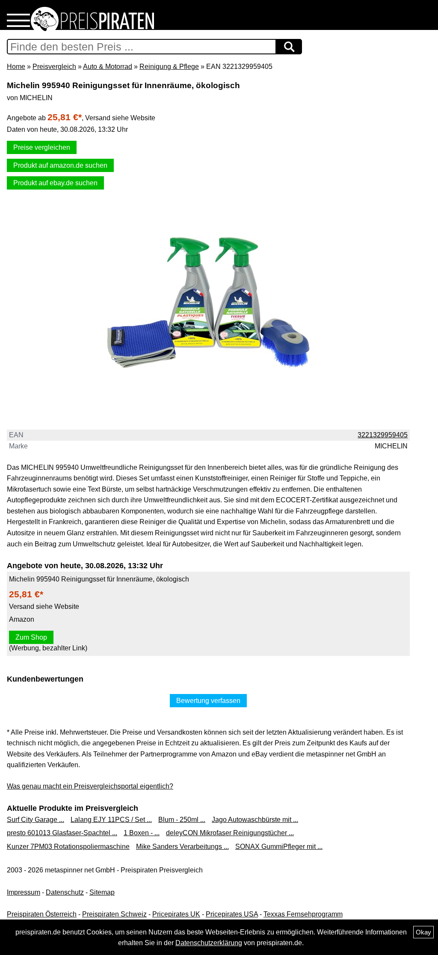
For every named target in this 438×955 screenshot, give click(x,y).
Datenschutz (65, 892)
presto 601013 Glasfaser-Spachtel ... (62, 832)
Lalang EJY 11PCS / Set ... (111, 819)
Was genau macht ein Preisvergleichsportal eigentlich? (90, 786)
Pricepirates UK (176, 914)
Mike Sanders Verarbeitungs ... (182, 846)
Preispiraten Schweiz (114, 914)
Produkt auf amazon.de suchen (60, 165)
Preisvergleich (54, 66)
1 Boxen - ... (142, 832)
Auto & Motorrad (107, 66)
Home (16, 66)
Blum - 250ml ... (181, 819)
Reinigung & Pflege (169, 66)
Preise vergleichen (41, 147)
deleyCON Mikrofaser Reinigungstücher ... (230, 832)
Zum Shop (31, 637)
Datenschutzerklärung (208, 942)
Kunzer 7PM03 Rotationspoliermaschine (68, 846)
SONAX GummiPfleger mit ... (279, 846)
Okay (423, 932)
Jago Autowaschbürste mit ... (255, 819)
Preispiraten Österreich (42, 914)
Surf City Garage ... (35, 819)
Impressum (23, 892)
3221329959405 (383, 435)
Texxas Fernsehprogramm (303, 914)
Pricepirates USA (232, 914)
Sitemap (102, 892)
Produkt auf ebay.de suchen (55, 183)
